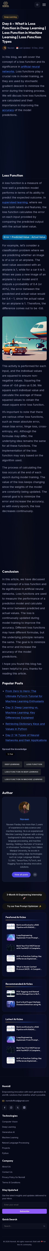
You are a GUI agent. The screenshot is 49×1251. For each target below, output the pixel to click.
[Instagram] (11, 1107)
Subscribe (24, 1211)
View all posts (21, 874)
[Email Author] (35, 874)
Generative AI (8, 1132)
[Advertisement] (24, 144)
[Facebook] (4, 1107)
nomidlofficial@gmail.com (17, 1101)
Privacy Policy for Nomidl (13, 1177)
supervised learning (14, 202)
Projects (6, 1148)
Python (5, 1153)
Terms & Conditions (11, 1182)
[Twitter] (17, 1107)
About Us (6, 1166)
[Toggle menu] (44, 5)
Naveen (24, 819)
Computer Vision (10, 1121)
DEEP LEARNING (12, 764)
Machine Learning (10, 1137)
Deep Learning (10, 17)
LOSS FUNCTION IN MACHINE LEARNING (23, 779)
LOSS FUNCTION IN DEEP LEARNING (21, 772)
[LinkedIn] (24, 1107)
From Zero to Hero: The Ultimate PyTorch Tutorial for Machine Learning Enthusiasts (24, 696)
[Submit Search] (44, 1226)
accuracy (8, 110)
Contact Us (7, 1172)
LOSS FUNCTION (34, 764)
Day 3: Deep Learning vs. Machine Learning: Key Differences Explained (21, 712)
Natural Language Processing (15, 1143)
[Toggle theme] (37, 4)
